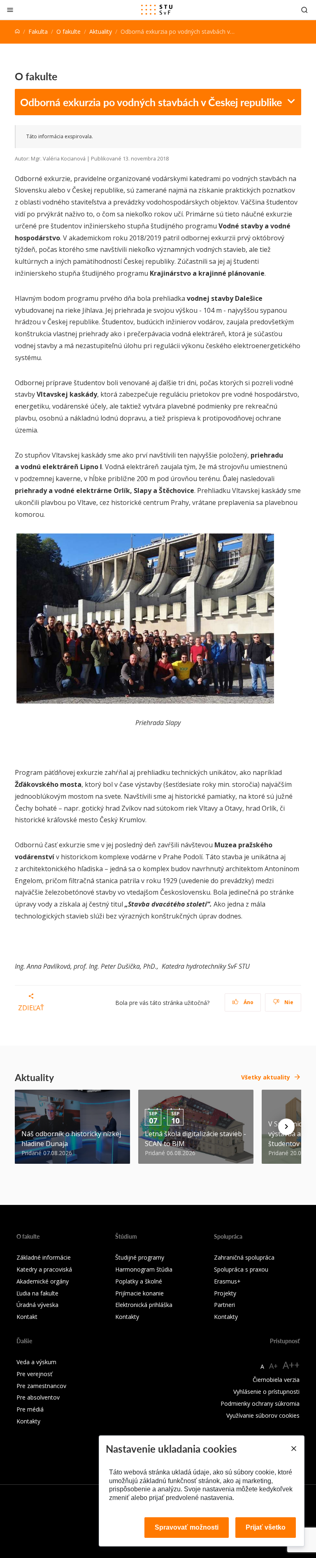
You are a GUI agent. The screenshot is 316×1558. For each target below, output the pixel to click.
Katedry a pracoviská (44, 1269)
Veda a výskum (36, 1362)
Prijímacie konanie (139, 1293)
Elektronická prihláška (143, 1305)
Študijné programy (139, 1257)
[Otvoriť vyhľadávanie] (304, 9)
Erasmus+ (227, 1281)
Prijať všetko (266, 1527)
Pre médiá (30, 1409)
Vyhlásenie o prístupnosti (266, 1391)
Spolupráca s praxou (241, 1269)
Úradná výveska (37, 1305)
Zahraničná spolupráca (244, 1257)
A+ (273, 1366)
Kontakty (127, 1317)
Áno (247, 1002)
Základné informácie (43, 1257)
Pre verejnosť (34, 1374)
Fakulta (38, 31)
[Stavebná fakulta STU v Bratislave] (156, 10)
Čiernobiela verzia (276, 1380)
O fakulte (68, 31)
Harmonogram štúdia (143, 1269)
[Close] (293, 1448)
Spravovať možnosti (186, 1527)
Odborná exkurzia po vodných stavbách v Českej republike (151, 102)
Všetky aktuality (265, 1077)
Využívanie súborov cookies (263, 1415)
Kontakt (26, 1317)
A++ (291, 1365)
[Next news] (286, 1127)
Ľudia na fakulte (37, 1293)
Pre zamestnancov (41, 1386)
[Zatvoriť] (10, 9)
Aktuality (100, 31)
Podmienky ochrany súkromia (260, 1403)
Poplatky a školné (138, 1281)
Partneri (224, 1305)
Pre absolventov (38, 1397)
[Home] (17, 31)
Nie (288, 1002)
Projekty (225, 1293)
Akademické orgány (42, 1281)
